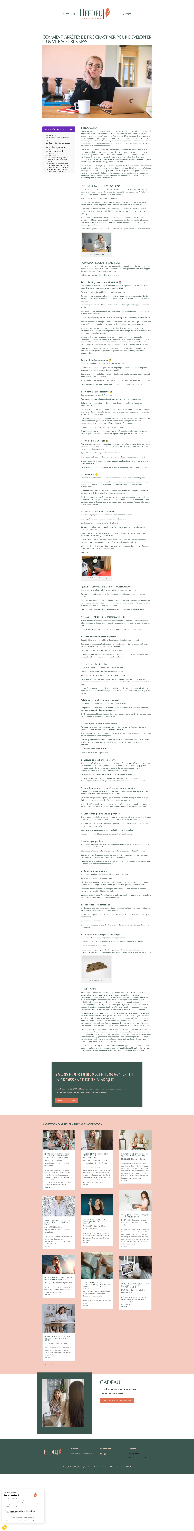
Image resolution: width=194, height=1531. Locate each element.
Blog (73, 14)
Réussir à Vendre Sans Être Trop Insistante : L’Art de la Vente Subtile (57, 1338)
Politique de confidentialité (138, 1458)
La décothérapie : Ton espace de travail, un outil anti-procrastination (95, 1156)
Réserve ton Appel (66, 1100)
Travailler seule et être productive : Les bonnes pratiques (135, 1216)
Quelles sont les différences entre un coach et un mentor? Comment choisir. (135, 1285)
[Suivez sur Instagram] (104, 1453)
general (142, 1220)
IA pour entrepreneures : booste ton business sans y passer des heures (57, 1222)
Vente (65, 1343)
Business (58, 1161)
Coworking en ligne (123, 14)
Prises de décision (100, 1163)
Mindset (58, 1283)
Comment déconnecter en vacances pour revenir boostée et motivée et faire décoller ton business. (97, 1285)
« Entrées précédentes (50, 1365)
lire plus (47, 1187)
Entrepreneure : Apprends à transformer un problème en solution (95, 1221)
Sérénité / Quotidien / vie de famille (94, 1294)
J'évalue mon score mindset (116, 1400)
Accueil (66, 14)
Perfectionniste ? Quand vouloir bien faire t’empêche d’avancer (58, 1279)
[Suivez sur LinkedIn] (100, 1453)
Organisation (49, 1163)
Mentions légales (134, 1453)
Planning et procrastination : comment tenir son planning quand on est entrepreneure (56, 1156)
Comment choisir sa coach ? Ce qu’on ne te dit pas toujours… (134, 1155)
